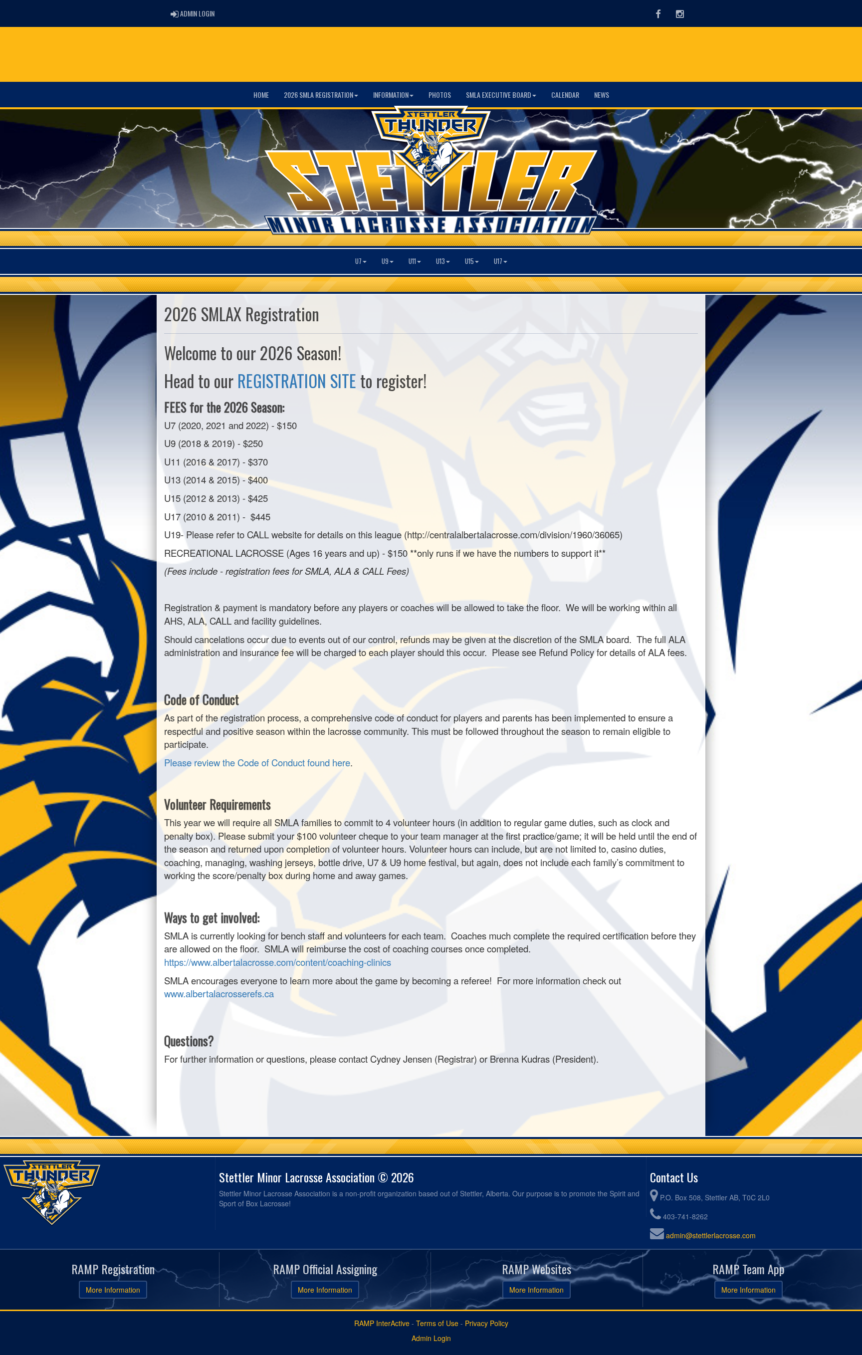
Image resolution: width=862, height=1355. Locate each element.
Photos (440, 94)
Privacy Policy (486, 1323)
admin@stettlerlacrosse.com (711, 1235)
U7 (358, 261)
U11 (412, 261)
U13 (440, 261)
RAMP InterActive (382, 1323)
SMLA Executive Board (498, 94)
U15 (469, 261)
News (601, 94)
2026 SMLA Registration (318, 94)
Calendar (565, 94)
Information (391, 94)
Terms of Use (437, 1323)
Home (261, 94)
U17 (498, 261)
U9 (385, 261)
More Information (113, 1290)
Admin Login (431, 1338)
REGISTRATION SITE (296, 380)
